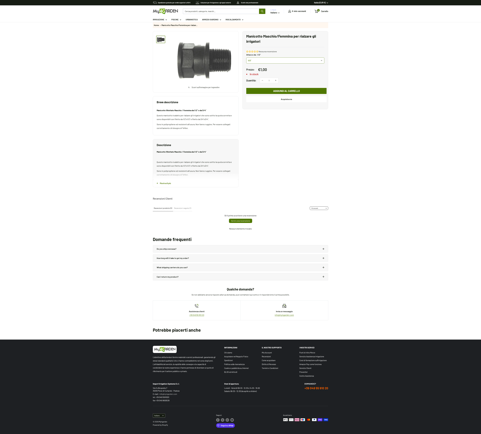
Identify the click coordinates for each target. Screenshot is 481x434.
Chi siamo (228, 352)
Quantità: (251, 80)
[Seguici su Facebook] (218, 420)
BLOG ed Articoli (230, 372)
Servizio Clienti (305, 368)
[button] (252, 51)
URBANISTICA (192, 19)
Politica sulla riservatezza (234, 364)
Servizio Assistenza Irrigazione (311, 356)
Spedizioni (228, 360)
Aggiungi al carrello (286, 90)
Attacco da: (253, 54)
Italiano (157, 415)
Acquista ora (286, 99)
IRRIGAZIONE (158, 19)
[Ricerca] (262, 11)
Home (156, 25)
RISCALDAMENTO (233, 19)
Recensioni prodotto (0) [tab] (163, 208)
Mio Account (267, 352)
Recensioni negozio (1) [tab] (182, 208)
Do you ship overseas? (166, 249)
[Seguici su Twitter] (222, 420)
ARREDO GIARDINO (210, 19)
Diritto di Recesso (269, 364)
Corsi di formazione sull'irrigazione (313, 360)
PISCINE (174, 19)
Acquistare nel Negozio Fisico (236, 356)
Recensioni (266, 356)
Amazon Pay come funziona (310, 364)
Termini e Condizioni (270, 368)
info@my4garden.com (284, 315)
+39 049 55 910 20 (196, 315)
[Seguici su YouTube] (232, 420)
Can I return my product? (167, 277)
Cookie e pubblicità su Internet (236, 368)
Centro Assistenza (306, 376)
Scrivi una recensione (240, 221)
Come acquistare (268, 360)
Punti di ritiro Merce (307, 352)
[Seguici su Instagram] (227, 420)
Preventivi (303, 372)
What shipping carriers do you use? (172, 267)
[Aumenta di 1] (275, 80)
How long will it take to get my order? (173, 258)
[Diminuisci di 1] (262, 80)
